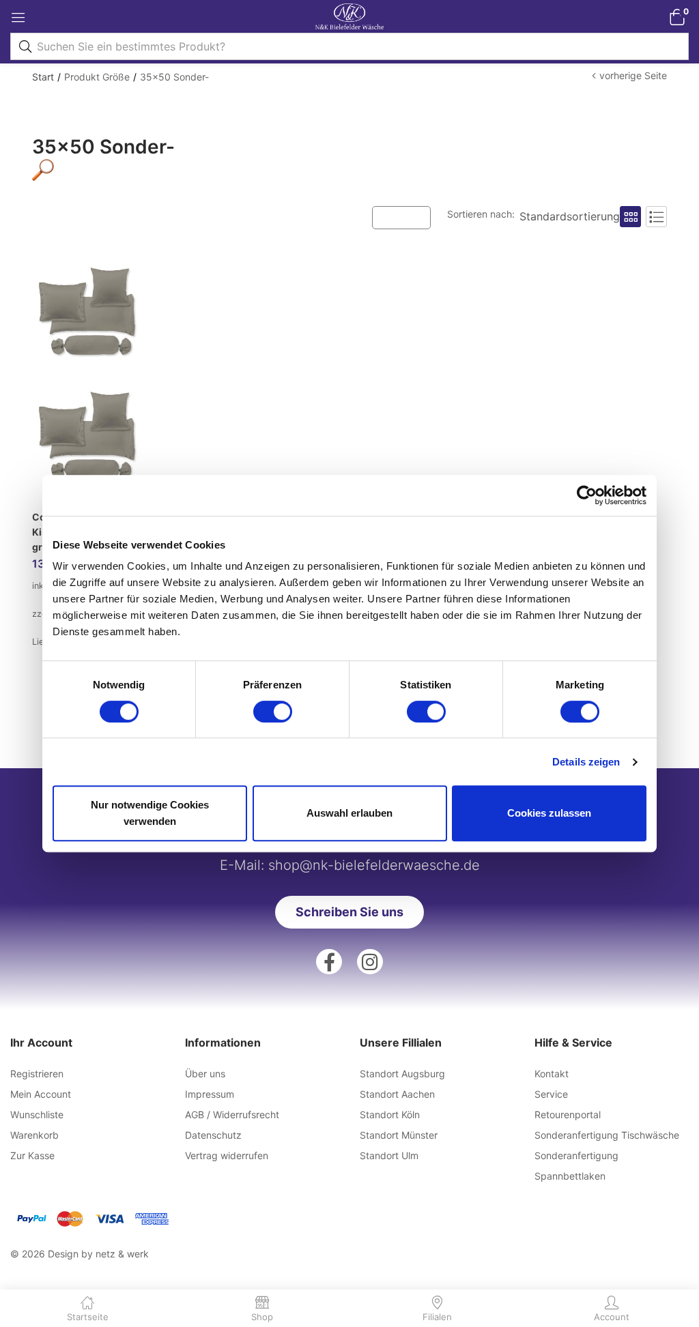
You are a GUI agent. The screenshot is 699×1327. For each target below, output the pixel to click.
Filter (408, 216)
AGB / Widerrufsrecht (232, 1114)
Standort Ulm (389, 1155)
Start (43, 77)
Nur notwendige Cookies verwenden (150, 813)
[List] (656, 216)
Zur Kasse (32, 1155)
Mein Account (40, 1094)
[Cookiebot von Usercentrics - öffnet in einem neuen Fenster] (586, 495)
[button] (676, 16)
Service (551, 1094)
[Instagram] (370, 962)
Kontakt (551, 1073)
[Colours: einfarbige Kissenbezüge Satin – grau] (87, 377)
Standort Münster (399, 1135)
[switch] (272, 712)
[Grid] (630, 216)
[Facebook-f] (329, 962)
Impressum (209, 1094)
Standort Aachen (397, 1094)
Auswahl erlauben (349, 813)
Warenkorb (34, 1135)
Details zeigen (586, 762)
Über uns (205, 1073)
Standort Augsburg (402, 1073)
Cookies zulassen (549, 813)
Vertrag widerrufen (226, 1155)
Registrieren (36, 1073)
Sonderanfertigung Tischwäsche (606, 1135)
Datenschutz (213, 1135)
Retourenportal (567, 1114)
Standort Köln (390, 1114)
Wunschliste (36, 1114)
